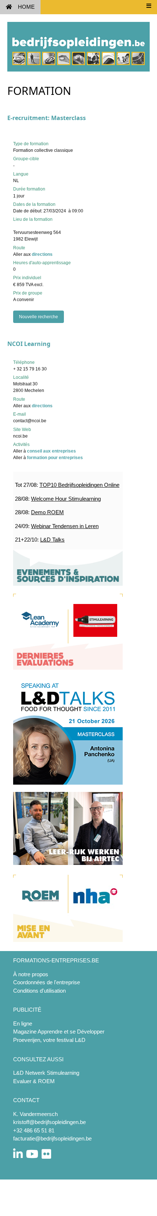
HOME (26, 7)
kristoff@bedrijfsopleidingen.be (49, 1122)
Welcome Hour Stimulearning (66, 499)
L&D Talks (52, 539)
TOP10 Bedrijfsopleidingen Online (79, 485)
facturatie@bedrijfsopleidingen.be (52, 1138)
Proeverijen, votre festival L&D (49, 1040)
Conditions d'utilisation (39, 991)
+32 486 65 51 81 (33, 1130)
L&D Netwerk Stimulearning (46, 1073)
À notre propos (30, 974)
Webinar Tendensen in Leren (65, 526)
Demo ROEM (47, 512)
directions (42, 254)
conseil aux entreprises (51, 451)
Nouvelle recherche (38, 316)
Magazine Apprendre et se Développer (58, 1031)
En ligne (22, 1023)
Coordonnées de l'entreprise (46, 982)
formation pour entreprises (55, 457)
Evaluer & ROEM (34, 1081)
